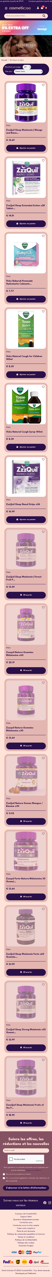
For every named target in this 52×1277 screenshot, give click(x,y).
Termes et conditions (33, 1170)
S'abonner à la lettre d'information (26, 1188)
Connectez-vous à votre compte (26, 1225)
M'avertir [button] (27, 595)
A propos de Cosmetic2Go (26, 1214)
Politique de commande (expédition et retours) (26, 1234)
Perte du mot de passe (26, 1231)
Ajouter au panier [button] (28, 148)
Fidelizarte (32, 1273)
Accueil (4, 60)
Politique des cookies (26, 1243)
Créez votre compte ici (26, 1228)
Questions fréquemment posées (26, 1220)
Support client (26, 1217)
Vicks (8, 125)
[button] (6, 9)
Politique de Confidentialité (26, 1240)
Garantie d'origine (26, 1246)
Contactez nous (26, 1223)
